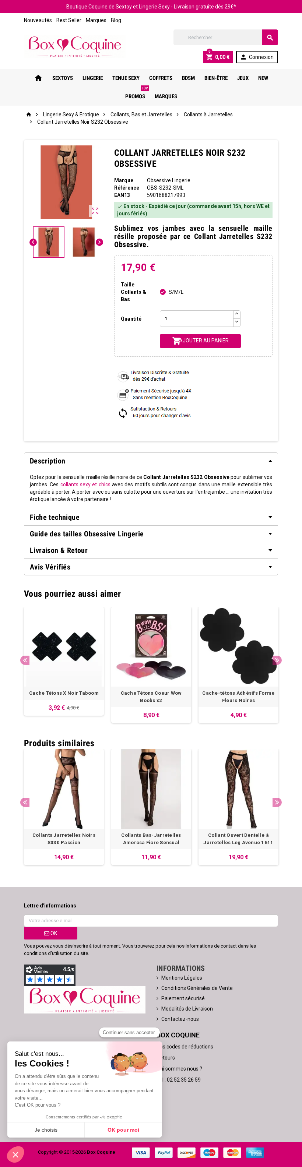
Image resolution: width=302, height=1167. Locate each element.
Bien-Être (216, 78)
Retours (166, 1058)
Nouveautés (38, 20)
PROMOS (136, 93)
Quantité (131, 319)
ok (53, 933)
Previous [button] (24, 660)
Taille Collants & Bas (133, 292)
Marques (96, 20)
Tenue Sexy (126, 78)
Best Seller (68, 20)
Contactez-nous (180, 1019)
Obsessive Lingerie (168, 180)
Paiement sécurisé (183, 998)
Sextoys (62, 78)
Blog (116, 20)
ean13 (122, 195)
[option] (64, 661)
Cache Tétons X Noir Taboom (64, 693)
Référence (126, 188)
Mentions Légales (181, 978)
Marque (123, 180)
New (263, 78)
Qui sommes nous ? (179, 1069)
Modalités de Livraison (187, 1009)
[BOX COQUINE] (75, 46)
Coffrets (160, 78)
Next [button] (277, 660)
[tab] (151, 461)
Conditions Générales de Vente (197, 988)
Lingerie (92, 78)
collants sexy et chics (85, 484)
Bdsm (188, 78)
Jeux (243, 78)
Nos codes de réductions (185, 1047)
